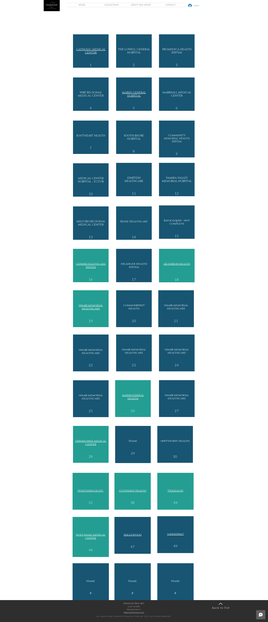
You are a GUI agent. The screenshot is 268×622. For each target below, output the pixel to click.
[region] (91, 51)
